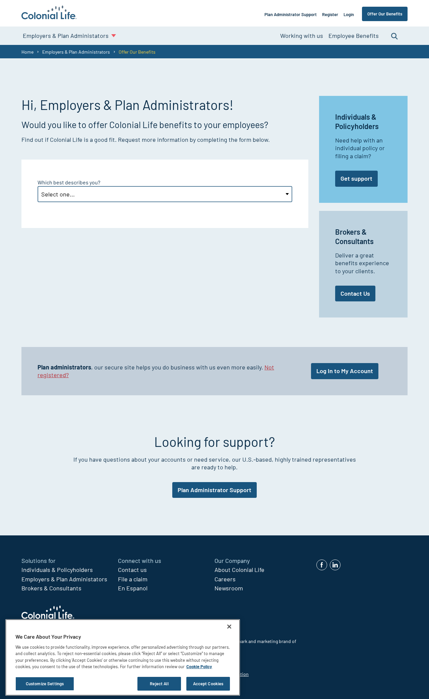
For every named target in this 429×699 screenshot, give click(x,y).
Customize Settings (45, 683)
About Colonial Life (239, 569)
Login (349, 14)
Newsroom (228, 588)
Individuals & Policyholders (57, 569)
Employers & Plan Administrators (76, 52)
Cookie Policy (199, 666)
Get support (356, 178)
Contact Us (355, 293)
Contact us (132, 569)
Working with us (301, 35)
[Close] (229, 626)
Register (330, 14)
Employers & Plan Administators (64, 579)
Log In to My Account (344, 370)
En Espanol (132, 588)
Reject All (159, 683)
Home (27, 52)
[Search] (394, 35)
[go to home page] (49, 13)
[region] (122, 657)
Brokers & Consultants (51, 588)
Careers (225, 579)
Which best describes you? (69, 182)
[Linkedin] (335, 565)
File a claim (132, 579)
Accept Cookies (208, 683)
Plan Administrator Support (290, 14)
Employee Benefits (353, 35)
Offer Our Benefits (384, 13)
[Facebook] (321, 565)
